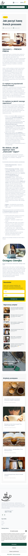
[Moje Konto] (14, 3)
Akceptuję (14, 544)
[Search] (26, 7)
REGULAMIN (9, 554)
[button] (26, 531)
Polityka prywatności (16, 554)
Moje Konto (16, 2)
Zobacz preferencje (14, 551)
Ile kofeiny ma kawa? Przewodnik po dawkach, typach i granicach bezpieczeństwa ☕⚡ (17, 345)
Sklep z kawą (9, 366)
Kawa (5, 17)
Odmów (14, 548)
